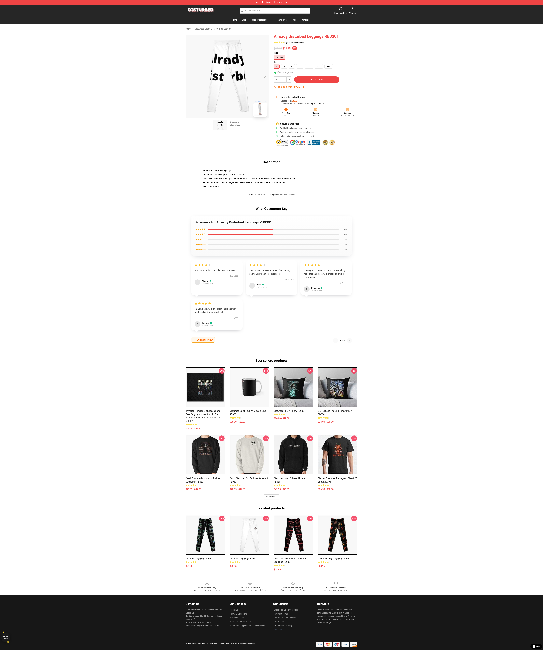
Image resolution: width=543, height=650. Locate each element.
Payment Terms (281, 614)
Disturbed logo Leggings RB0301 (334, 558)
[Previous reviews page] (335, 340)
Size (276, 62)
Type (276, 53)
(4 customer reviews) (295, 43)
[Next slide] (265, 76)
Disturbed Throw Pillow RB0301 (289, 411)
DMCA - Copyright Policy (240, 622)
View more (271, 497)
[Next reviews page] (349, 340)
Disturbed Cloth (202, 28)
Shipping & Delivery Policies (286, 610)
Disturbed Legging (222, 28)
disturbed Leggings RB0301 (244, 558)
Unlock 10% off (5, 637)
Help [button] (538, 646)
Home (188, 28)
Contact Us (279, 622)
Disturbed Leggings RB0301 (199, 558)
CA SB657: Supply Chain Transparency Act (248, 626)
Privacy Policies (237, 618)
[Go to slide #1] (220, 125)
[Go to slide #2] (235, 125)
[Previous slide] (190, 76)
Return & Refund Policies (285, 618)
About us (234, 610)
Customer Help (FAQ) (283, 626)
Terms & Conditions (238, 614)
